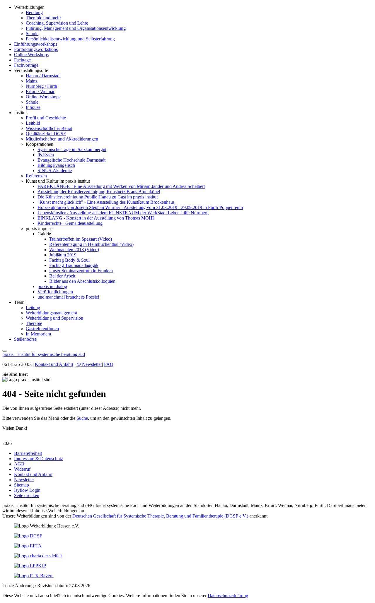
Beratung (34, 12)
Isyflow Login (27, 490)
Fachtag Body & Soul (69, 260)
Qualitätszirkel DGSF (46, 133)
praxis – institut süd (43, 354)
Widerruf (22, 469)
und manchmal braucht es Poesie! (68, 296)
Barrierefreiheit (28, 453)
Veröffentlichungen (55, 291)
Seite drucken (26, 495)
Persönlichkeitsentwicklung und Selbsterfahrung (70, 38)
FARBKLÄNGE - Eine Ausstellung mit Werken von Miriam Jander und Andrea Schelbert (121, 186)
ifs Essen (46, 154)
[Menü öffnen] (4, 349)
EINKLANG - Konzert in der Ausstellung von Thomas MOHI (96, 217)
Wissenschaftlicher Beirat (49, 128)
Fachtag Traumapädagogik (73, 265)
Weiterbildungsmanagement (51, 312)
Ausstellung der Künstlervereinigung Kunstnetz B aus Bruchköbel (99, 191)
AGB (19, 463)
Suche (82, 418)
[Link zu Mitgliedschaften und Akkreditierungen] (28, 535)
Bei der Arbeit (62, 275)
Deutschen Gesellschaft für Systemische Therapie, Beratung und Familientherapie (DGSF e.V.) (160, 515)
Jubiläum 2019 (62, 254)
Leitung (33, 307)
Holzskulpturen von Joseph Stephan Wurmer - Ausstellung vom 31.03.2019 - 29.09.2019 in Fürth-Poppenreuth (140, 207)
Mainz (32, 80)
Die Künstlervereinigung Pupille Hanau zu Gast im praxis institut (98, 196)
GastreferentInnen (42, 328)
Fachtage (22, 59)
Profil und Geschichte (46, 117)
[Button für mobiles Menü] (4, 351)
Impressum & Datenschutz (38, 458)
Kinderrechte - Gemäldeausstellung (70, 223)
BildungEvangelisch (56, 165)
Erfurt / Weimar (40, 91)
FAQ (108, 364)
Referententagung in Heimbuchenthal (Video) (91, 244)
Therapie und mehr (43, 17)
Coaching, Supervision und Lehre (57, 22)
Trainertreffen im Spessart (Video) (80, 239)
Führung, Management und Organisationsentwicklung (76, 28)
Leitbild (33, 123)
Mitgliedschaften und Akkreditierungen (62, 138)
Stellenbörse (25, 339)
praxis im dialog (52, 286)
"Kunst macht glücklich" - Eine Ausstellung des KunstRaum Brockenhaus (106, 202)
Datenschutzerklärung (228, 595)
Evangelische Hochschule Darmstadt (71, 159)
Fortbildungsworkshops (36, 49)
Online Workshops (31, 54)
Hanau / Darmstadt (43, 75)
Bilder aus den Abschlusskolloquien (82, 281)
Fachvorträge (26, 65)
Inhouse (33, 107)
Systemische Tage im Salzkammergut (72, 149)
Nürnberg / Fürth (41, 86)
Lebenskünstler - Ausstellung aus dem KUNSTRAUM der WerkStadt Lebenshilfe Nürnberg (123, 212)
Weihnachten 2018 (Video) (74, 249)
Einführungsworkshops (35, 44)
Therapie (34, 323)
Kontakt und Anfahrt (54, 364)
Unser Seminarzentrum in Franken (81, 270)
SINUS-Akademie (55, 170)
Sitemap (21, 484)
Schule (32, 33)
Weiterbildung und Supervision (54, 318)
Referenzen (36, 175)
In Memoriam (38, 333)
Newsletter (89, 364)
